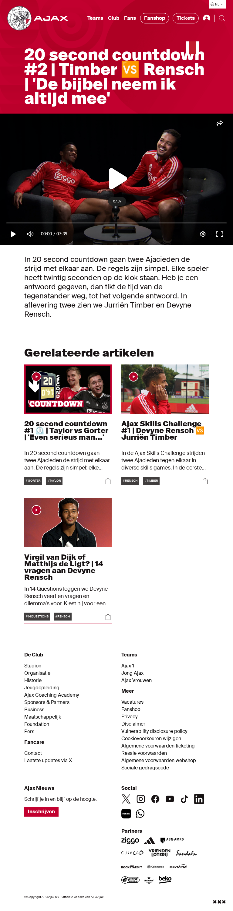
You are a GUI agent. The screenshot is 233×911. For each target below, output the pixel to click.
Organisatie (37, 673)
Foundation (36, 724)
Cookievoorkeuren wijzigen (151, 738)
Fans (130, 18)
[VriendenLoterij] (159, 853)
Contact (33, 753)
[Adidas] (149, 840)
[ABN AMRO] (172, 840)
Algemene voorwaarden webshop (158, 761)
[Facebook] (155, 799)
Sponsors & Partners (46, 702)
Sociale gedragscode (145, 768)
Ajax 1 (127, 666)
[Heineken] (149, 880)
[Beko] (165, 880)
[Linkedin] (199, 799)
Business (34, 710)
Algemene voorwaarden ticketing (158, 746)
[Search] (222, 18)
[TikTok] (184, 799)
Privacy (129, 717)
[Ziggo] (130, 840)
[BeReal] (126, 813)
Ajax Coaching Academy (51, 695)
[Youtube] (170, 799)
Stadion (32, 666)
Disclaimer (133, 724)
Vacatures (132, 702)
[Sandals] (186, 853)
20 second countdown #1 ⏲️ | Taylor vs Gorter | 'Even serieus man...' (66, 430)
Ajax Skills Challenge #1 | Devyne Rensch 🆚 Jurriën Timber (162, 430)
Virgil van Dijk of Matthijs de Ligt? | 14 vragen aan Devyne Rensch (63, 567)
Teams (95, 18)
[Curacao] (132, 853)
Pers (29, 732)
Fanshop (154, 18)
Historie (33, 680)
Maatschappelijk (42, 717)
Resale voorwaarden (144, 753)
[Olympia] (178, 867)
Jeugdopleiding (41, 688)
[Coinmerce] (155, 867)
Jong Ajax (132, 673)
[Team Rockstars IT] (131, 867)
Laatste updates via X (48, 761)
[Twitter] (126, 799)
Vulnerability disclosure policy (154, 731)
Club (113, 18)
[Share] (108, 481)
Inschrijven (41, 811)
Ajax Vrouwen (136, 680)
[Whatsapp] (140, 813)
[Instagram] (141, 799)
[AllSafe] (130, 880)
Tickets (186, 18)
